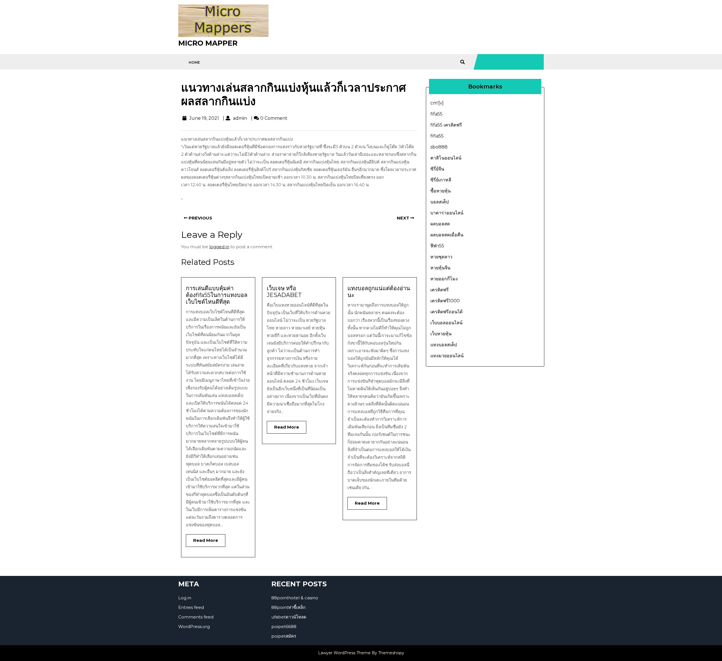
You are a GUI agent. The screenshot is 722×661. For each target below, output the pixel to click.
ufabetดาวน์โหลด (288, 617)
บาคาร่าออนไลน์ (446, 213)
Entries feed (191, 607)
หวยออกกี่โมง (444, 278)
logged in (219, 246)
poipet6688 (283, 626)
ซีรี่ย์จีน (437, 169)
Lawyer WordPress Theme (344, 652)
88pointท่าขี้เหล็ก (288, 607)
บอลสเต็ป (439, 202)
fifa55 (436, 114)
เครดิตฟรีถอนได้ (446, 311)
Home (194, 62)
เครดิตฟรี (439, 289)
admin (239, 118)
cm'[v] (437, 103)
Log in (184, 597)
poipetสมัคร (283, 636)
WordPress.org (194, 626)
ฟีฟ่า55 (437, 246)
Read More (202, 538)
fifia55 (437, 136)
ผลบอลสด (440, 224)
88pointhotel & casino (294, 597)
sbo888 (439, 147)
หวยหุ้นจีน (440, 267)
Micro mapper (207, 43)
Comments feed (195, 617)
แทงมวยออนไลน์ (447, 355)
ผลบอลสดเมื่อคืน (446, 235)
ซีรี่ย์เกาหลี (440, 180)
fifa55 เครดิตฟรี (446, 125)
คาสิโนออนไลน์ (445, 158)
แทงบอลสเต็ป (443, 344)
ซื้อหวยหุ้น (440, 191)
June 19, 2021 (203, 118)
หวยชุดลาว (441, 256)
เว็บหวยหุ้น (441, 333)
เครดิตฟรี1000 (445, 300)
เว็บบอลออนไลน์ (446, 322)
